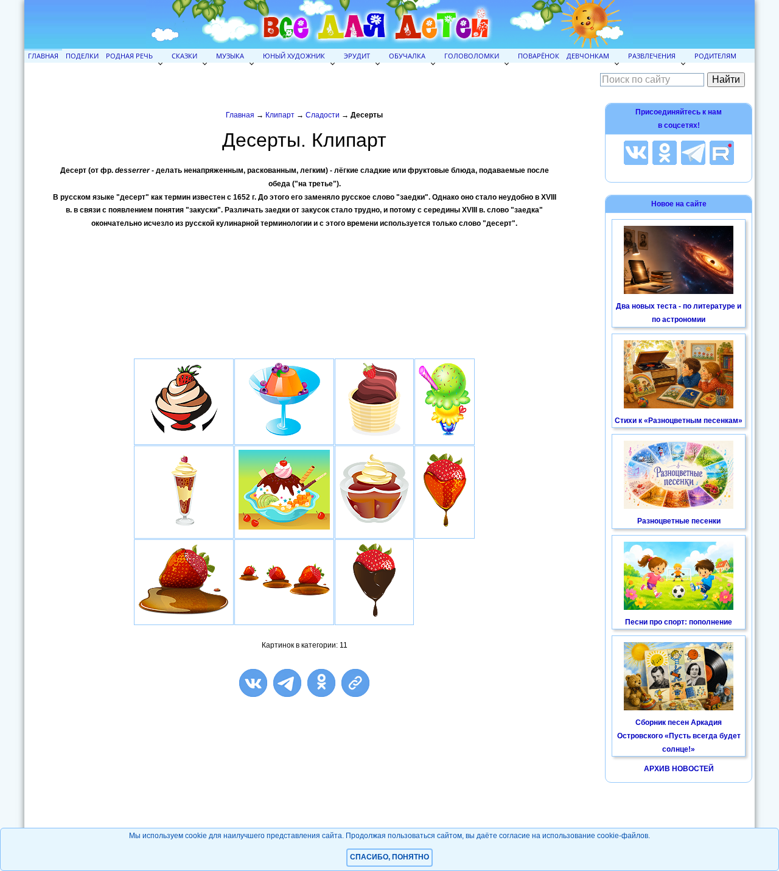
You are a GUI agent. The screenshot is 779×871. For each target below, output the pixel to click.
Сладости (323, 115)
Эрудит (357, 55)
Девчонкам (588, 55)
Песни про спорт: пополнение (678, 622)
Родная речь (129, 55)
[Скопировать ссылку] (355, 683)
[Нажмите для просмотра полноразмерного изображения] (183, 436)
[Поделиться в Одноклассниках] (321, 683)
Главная (43, 55)
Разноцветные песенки (679, 521)
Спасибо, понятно (389, 857)
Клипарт (280, 115)
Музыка (230, 55)
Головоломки (471, 55)
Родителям (715, 55)
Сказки (184, 55)
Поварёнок (538, 55)
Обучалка (407, 55)
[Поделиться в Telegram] (287, 683)
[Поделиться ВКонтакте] (253, 683)
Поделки (82, 55)
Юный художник (294, 55)
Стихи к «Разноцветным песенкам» (678, 420)
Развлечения (652, 55)
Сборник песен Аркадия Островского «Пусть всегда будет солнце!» (679, 735)
